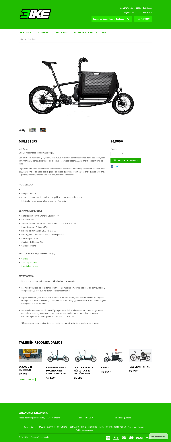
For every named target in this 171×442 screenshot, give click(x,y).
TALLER (42, 427)
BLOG (83, 427)
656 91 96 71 (88, 417)
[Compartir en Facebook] (112, 166)
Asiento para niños (29, 262)
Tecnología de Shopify (40, 437)
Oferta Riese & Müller (85, 32)
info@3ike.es (125, 417)
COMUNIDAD (62, 427)
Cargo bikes (25, 32)
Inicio (21, 39)
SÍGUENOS (92, 427)
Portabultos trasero (29, 266)
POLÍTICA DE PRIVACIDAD (116, 427)
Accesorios (62, 32)
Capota (24, 258)
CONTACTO (74, 427)
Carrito (145, 19)
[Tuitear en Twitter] (118, 166)
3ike (26, 437)
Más (104, 32)
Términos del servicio (137, 427)
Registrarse (129, 13)
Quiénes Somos (30, 427)
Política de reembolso (84, 430)
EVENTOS (51, 427)
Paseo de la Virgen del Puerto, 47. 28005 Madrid (39, 417)
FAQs (102, 427)
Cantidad (114, 149)
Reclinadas (44, 32)
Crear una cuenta (144, 13)
